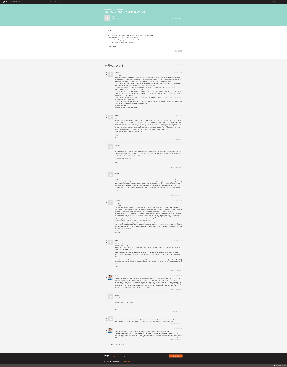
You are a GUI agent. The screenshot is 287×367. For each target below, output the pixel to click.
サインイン (107, 344)
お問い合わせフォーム (59, 2)
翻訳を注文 (176, 356)
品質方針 (129, 361)
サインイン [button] (281, 2)
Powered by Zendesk (280, 365)
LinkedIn (181, 51)
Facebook (176, 51)
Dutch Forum (119, 9)
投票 (181, 64)
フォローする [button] (178, 18)
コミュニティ (110, 9)
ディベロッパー (48, 2)
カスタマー (30, 2)
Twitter (179, 51)
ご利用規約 (125, 361)
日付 (178, 64)
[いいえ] (105, 34)
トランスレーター (39, 2)
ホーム (144, 356)
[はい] (105, 31)
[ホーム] (5, 2)
